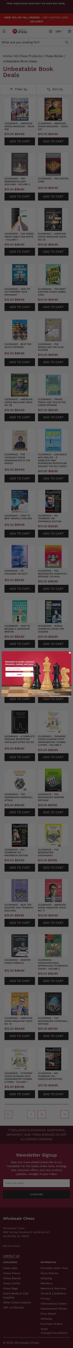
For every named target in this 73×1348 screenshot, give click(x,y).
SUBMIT (19, 674)
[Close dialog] (70, 652)
